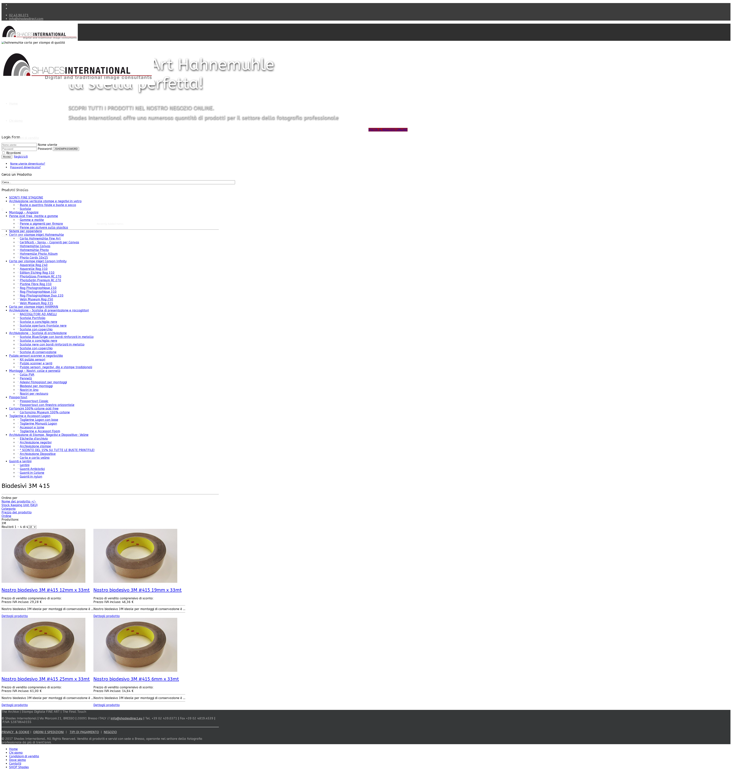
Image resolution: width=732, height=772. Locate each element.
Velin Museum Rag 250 (36, 299)
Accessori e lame (32, 427)
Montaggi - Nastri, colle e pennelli (34, 371)
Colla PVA (27, 374)
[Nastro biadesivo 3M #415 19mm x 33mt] (135, 582)
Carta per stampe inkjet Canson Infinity (38, 261)
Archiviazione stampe (35, 446)
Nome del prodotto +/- (19, 501)
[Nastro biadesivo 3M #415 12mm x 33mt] (43, 582)
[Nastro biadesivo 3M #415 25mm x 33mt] (43, 671)
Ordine (6, 516)
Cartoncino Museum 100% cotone (45, 412)
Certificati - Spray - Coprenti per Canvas (49, 242)
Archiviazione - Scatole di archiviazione (38, 333)
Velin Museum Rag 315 (36, 303)
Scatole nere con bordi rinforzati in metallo (52, 344)
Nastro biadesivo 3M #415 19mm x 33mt (137, 590)
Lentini (24, 465)
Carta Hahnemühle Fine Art (40, 238)
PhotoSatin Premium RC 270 (40, 280)
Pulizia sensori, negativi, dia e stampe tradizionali (56, 367)
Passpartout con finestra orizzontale (47, 405)
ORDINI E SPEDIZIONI (48, 732)
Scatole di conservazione (38, 352)
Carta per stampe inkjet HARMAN (33, 307)
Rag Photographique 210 (38, 288)
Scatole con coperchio (36, 329)
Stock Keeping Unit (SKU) (20, 505)
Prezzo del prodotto (17, 512)
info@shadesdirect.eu (126, 718)
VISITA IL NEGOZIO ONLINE (387, 129)
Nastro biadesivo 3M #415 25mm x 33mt (46, 679)
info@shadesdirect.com (26, 19)
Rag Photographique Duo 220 (41, 295)
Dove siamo (17, 155)
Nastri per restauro (34, 393)
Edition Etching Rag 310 (37, 272)
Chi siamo (16, 121)
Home (13, 103)
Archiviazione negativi (35, 442)
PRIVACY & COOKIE (15, 732)
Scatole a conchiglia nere (38, 322)
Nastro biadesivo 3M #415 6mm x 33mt (136, 679)
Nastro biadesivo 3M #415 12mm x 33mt (46, 590)
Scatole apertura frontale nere (43, 325)
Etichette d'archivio (34, 438)
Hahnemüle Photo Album (39, 254)
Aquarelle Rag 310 (34, 269)
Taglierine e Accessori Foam (40, 431)
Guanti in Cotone (32, 473)
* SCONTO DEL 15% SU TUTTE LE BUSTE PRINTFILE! (57, 450)
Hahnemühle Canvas (35, 246)
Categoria (9, 509)
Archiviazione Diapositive (38, 454)
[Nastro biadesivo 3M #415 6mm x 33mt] (135, 671)
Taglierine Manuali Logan (38, 423)
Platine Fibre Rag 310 (36, 284)
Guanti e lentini (20, 461)
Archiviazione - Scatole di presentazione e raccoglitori (49, 310)
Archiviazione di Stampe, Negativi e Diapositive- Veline (48, 435)
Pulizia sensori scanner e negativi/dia (36, 356)
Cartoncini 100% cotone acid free (34, 408)
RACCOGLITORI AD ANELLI (38, 314)
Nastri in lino (29, 390)
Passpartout (18, 397)
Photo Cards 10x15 (34, 257)
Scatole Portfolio (32, 318)
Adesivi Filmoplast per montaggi (43, 382)
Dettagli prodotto (15, 616)
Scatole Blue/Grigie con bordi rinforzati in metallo (57, 337)
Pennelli (26, 378)
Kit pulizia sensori (32, 359)
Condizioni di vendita (24, 138)
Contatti (15, 172)
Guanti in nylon (31, 476)
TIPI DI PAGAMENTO (84, 732)
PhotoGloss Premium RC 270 (40, 276)
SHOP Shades (19, 189)
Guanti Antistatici (32, 469)
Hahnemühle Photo (34, 250)
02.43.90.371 (19, 15)
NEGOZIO (110, 732)
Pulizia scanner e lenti (36, 363)
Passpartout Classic (34, 401)
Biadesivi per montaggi (36, 386)
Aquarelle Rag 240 (34, 265)
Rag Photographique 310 (38, 291)
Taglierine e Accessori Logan (29, 416)
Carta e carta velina (35, 457)
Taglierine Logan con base (39, 420)
